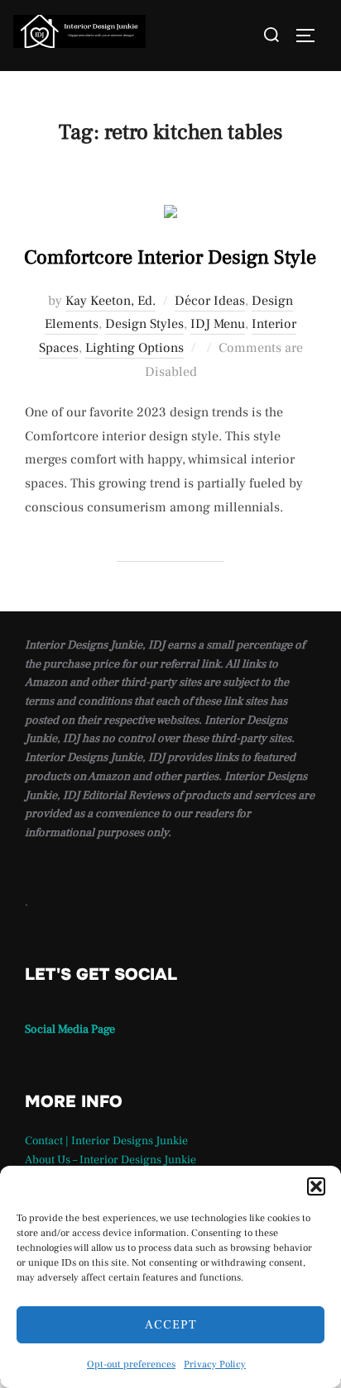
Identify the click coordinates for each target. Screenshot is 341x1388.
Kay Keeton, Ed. (110, 300)
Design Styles (144, 324)
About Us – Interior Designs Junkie (110, 1160)
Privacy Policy (215, 1364)
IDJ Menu (217, 324)
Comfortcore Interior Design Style (170, 257)
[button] (316, 1186)
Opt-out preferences (131, 1364)
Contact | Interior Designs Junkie (106, 1141)
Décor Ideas (210, 300)
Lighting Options (134, 348)
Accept (171, 1325)
